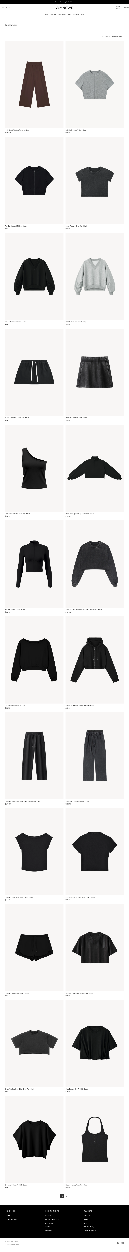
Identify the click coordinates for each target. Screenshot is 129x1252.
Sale (82, 14)
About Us (87, 1216)
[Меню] (3, 8)
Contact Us (48, 1216)
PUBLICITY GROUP (12, 1245)
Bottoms (76, 14)
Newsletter (48, 1230)
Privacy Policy (89, 1227)
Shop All (53, 14)
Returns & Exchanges (52, 1219)
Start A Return (49, 1223)
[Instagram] (122, 1243)
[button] (118, 36)
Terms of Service (90, 1230)
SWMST (8, 1216)
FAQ (85, 1223)
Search (47, 1227)
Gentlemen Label (11, 1219)
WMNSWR (14, 1241)
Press (86, 1219)
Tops (69, 14)
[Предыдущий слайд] (9, 84)
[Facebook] (118, 1243)
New (47, 14)
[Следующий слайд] (59, 84)
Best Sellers (62, 14)
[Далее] (71, 1196)
